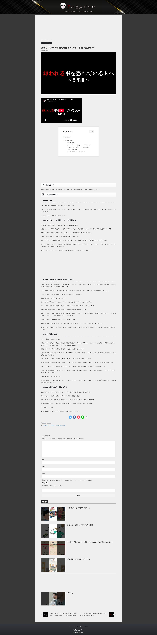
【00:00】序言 (70, 143)
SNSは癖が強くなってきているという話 (78, 508)
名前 (43, 459)
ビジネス (51, 425)
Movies (44, 423)
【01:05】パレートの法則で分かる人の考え (77, 147)
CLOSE (91, 131)
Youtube (49, 423)
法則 (64, 425)
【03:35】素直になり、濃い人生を (75, 151)
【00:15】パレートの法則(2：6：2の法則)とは (78, 145)
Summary (68, 137)
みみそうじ (70, 593)
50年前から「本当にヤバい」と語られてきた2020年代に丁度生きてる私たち (89, 542)
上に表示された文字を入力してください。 (52, 485)
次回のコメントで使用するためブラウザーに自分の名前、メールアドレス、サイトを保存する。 (67, 480)
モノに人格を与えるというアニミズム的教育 (80, 525)
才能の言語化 (59, 425)
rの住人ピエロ (78, 630)
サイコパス (45, 425)
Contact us (85, 626)
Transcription (69, 140)
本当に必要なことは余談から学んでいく (78, 559)
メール (44, 466)
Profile (70, 626)
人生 (54, 425)
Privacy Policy (77, 626)
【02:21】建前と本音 (71, 149)
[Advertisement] (78, 26)
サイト (43, 473)
